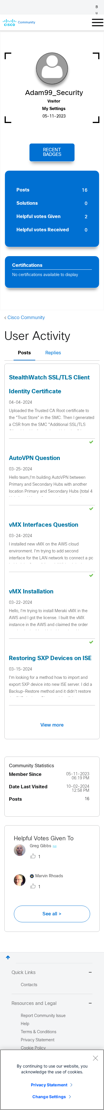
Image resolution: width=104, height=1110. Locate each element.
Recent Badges (52, 152)
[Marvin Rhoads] (40, 887)
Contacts (29, 985)
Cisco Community (26, 318)
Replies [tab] (53, 353)
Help (25, 1024)
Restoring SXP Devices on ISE (50, 658)
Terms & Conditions (38, 1032)
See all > (52, 914)
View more (52, 725)
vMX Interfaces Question (43, 525)
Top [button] (8, 957)
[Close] (95, 1058)
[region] (52, 1079)
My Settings (54, 109)
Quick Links (24, 973)
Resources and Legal (34, 1003)
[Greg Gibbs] (37, 857)
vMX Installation (31, 592)
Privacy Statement (49, 1084)
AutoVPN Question (34, 458)
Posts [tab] (24, 353)
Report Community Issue (43, 1016)
